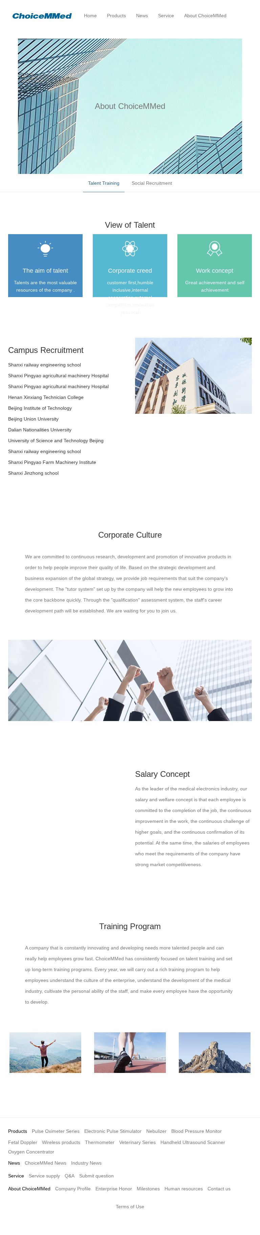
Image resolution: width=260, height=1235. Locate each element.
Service (16, 1175)
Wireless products (61, 1142)
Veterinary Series (137, 1142)
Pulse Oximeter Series (56, 1131)
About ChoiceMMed (29, 1188)
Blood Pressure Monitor (196, 1131)
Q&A (69, 1175)
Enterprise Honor (113, 1188)
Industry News (86, 1163)
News (14, 1163)
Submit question (96, 1175)
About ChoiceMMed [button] (205, 15)
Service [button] (166, 15)
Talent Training (104, 183)
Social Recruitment (152, 183)
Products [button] (116, 15)
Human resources (184, 1188)
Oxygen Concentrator (31, 1151)
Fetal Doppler (22, 1142)
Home (90, 15)
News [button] (142, 15)
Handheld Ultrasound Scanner (192, 1142)
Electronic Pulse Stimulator (113, 1131)
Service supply (44, 1175)
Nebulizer (156, 1131)
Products (17, 1131)
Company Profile (73, 1188)
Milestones (148, 1188)
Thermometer (99, 1142)
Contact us (219, 1188)
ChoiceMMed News (45, 1163)
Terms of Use (130, 1206)
